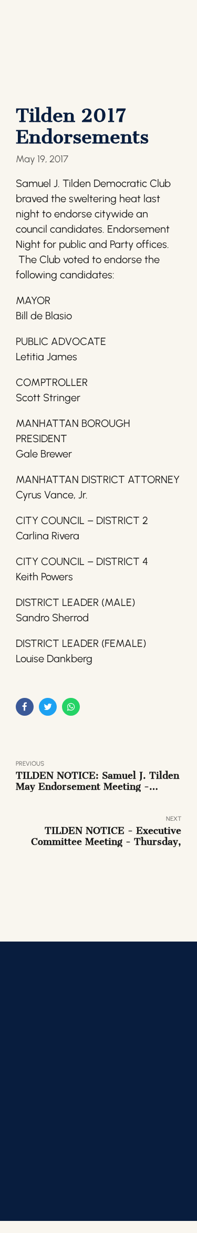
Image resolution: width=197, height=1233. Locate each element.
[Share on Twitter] (48, 707)
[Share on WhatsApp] (71, 707)
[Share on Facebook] (25, 707)
